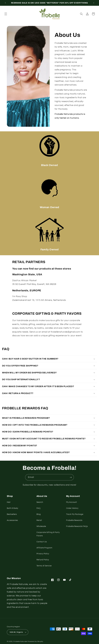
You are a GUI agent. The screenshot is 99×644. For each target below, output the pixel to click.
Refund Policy (42, 560)
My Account (71, 502)
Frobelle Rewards (74, 520)
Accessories (12, 520)
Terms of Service (44, 566)
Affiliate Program (44, 548)
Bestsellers (12, 514)
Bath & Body (12, 508)
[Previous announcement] (5, 3)
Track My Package (74, 514)
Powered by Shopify (35, 641)
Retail (39, 520)
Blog (38, 514)
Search (39, 502)
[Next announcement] (94, 3)
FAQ (38, 508)
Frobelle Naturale (20, 641)
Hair (9, 502)
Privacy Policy (42, 554)
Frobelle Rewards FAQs (77, 526)
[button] (6, 14)
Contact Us (41, 542)
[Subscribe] (71, 477)
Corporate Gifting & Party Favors (48, 534)
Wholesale (41, 526)
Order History (72, 508)
